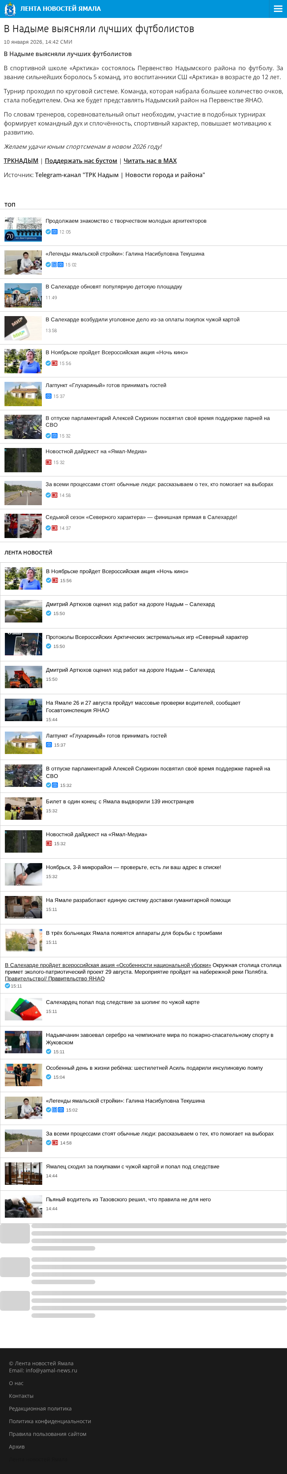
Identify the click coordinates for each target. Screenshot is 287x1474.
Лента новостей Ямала (38, 1459)
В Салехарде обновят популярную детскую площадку (114, 287)
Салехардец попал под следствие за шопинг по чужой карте (123, 1002)
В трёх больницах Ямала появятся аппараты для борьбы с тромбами (134, 933)
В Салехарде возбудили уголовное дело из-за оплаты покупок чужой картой (143, 319)
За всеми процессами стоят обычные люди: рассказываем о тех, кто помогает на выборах (159, 484)
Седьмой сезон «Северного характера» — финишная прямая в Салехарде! (141, 517)
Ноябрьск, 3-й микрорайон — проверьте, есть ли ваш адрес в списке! (133, 867)
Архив (17, 1446)
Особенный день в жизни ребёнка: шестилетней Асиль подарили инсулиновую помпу (154, 1068)
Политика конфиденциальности (50, 1421)
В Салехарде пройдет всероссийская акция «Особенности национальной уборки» (108, 965)
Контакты (21, 1395)
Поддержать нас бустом (81, 161)
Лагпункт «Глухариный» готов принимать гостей (106, 385)
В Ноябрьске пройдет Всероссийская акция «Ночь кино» (117, 352)
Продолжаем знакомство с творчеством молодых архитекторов (126, 221)
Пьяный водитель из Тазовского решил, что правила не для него (128, 1199)
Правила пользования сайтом (47, 1433)
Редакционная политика (40, 1408)
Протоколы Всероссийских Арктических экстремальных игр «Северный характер (147, 637)
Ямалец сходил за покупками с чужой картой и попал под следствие (132, 1166)
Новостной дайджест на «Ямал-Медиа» (96, 451)
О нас (16, 1383)
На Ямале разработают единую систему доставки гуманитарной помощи (138, 900)
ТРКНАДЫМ (21, 161)
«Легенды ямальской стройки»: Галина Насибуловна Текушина (125, 254)
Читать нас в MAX (150, 161)
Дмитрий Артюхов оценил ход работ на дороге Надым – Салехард (130, 604)
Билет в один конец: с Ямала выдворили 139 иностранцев (120, 801)
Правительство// (55, 979)
